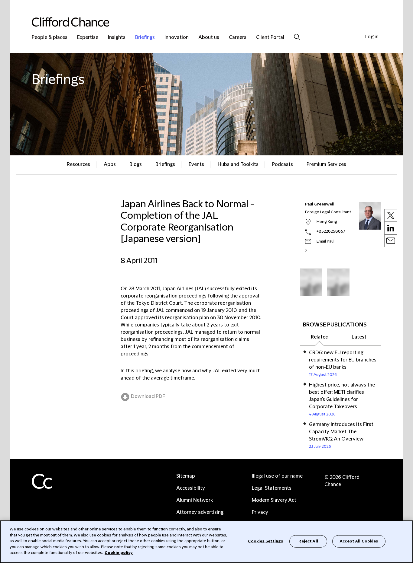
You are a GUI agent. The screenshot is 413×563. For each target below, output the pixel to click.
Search (297, 36)
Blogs (135, 164)
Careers (237, 37)
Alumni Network (194, 500)
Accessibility (190, 488)
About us (208, 37)
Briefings (145, 37)
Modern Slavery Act (274, 500)
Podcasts (282, 164)
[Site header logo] (194, 22)
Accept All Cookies (359, 541)
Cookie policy (119, 552)
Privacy (260, 512)
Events (196, 164)
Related (320, 337)
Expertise (87, 37)
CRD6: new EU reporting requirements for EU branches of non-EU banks (342, 360)
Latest (359, 337)
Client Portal (270, 37)
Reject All (308, 541)
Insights (116, 37)
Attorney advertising (199, 512)
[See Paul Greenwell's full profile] (312, 250)
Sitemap (185, 476)
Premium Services (326, 164)
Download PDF (148, 396)
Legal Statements (271, 488)
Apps (110, 164)
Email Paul (325, 241)
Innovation (176, 37)
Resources (78, 164)
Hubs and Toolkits (238, 164)
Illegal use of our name (277, 476)
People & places (49, 37)
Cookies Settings (265, 541)
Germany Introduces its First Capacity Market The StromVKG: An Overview (341, 432)
